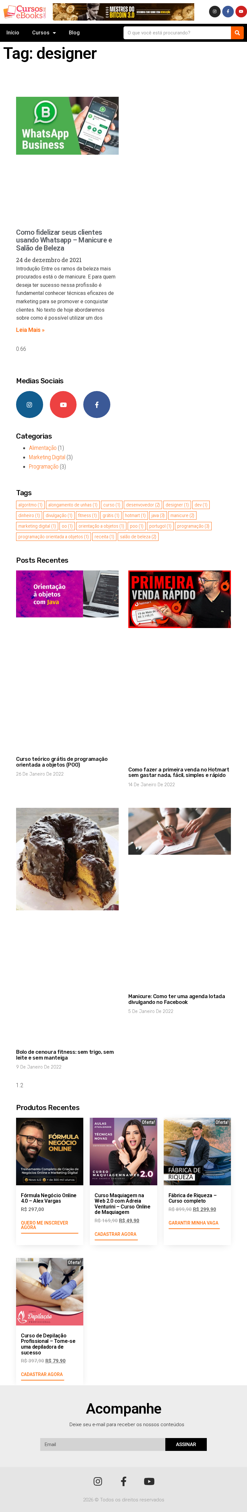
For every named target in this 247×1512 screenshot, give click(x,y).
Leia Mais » (30, 329)
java (158, 515)
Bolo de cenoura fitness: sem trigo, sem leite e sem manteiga (65, 1055)
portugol (160, 526)
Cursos (41, 33)
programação (193, 526)
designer (177, 505)
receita (104, 537)
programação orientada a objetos (53, 537)
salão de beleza (138, 537)
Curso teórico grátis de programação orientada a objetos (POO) (62, 762)
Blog (74, 33)
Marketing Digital (47, 457)
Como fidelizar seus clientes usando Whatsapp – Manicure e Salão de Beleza (64, 240)
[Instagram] (215, 11)
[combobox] (177, 32)
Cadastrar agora (115, 1234)
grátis (111, 515)
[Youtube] (241, 11)
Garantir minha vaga (193, 1222)
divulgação (59, 515)
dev (201, 505)
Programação (44, 466)
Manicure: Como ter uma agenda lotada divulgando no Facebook (176, 999)
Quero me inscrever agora (44, 1225)
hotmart (135, 515)
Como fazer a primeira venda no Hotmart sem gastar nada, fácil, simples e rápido (178, 773)
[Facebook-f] (228, 11)
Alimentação (43, 447)
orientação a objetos (101, 526)
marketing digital (37, 526)
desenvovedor (143, 505)
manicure (182, 515)
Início (12, 33)
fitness (87, 515)
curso (111, 505)
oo (67, 526)
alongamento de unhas (72, 505)
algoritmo (30, 505)
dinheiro (29, 515)
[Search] (237, 32)
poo (136, 526)
